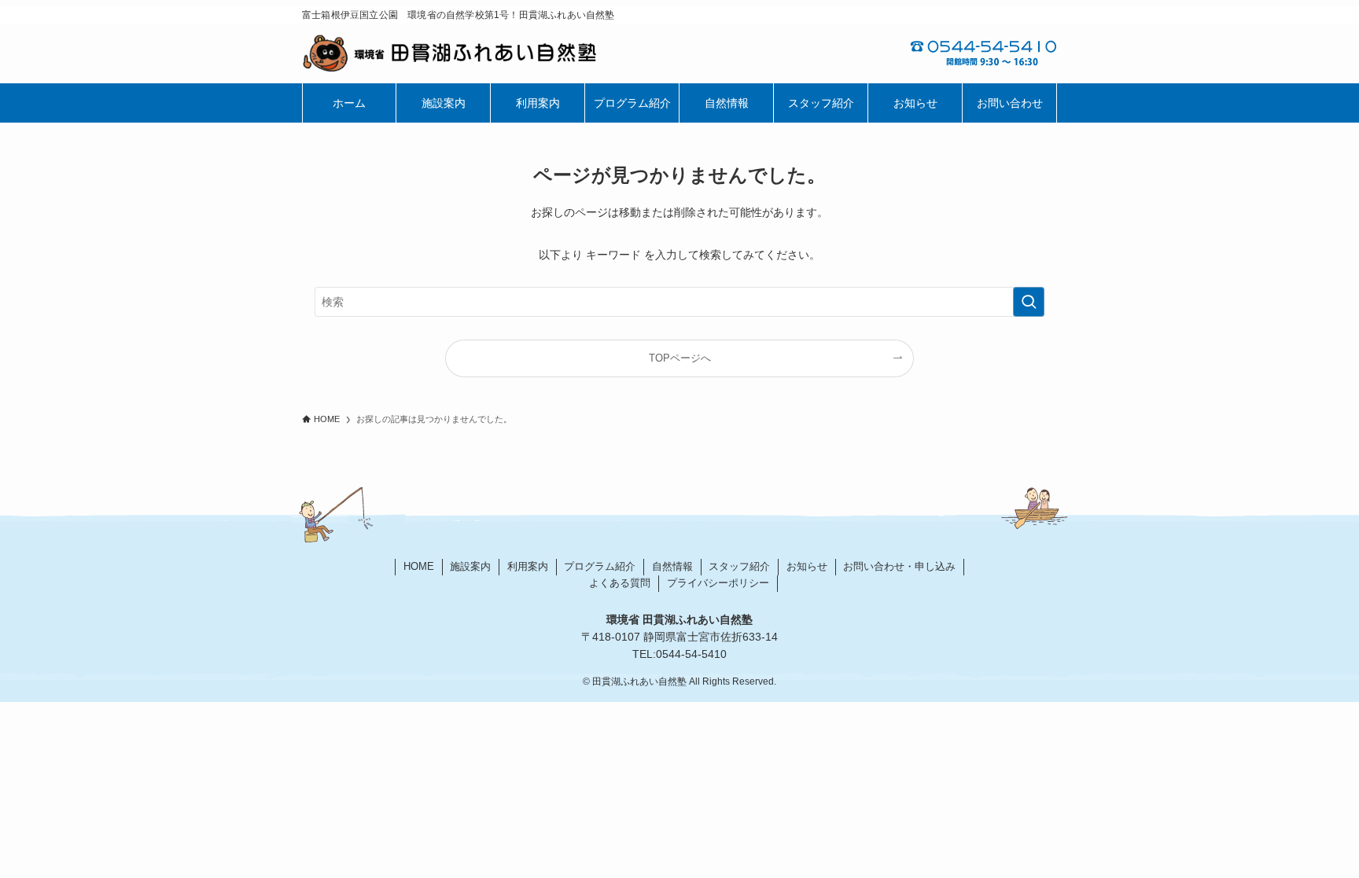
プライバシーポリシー (718, 583)
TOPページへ (680, 358)
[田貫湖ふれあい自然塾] (491, 53)
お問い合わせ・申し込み (899, 566)
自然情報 (672, 566)
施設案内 (470, 566)
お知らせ (806, 566)
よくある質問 (619, 583)
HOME (418, 566)
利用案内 (527, 566)
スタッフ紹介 (739, 566)
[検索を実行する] (1028, 302)
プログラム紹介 (599, 566)
